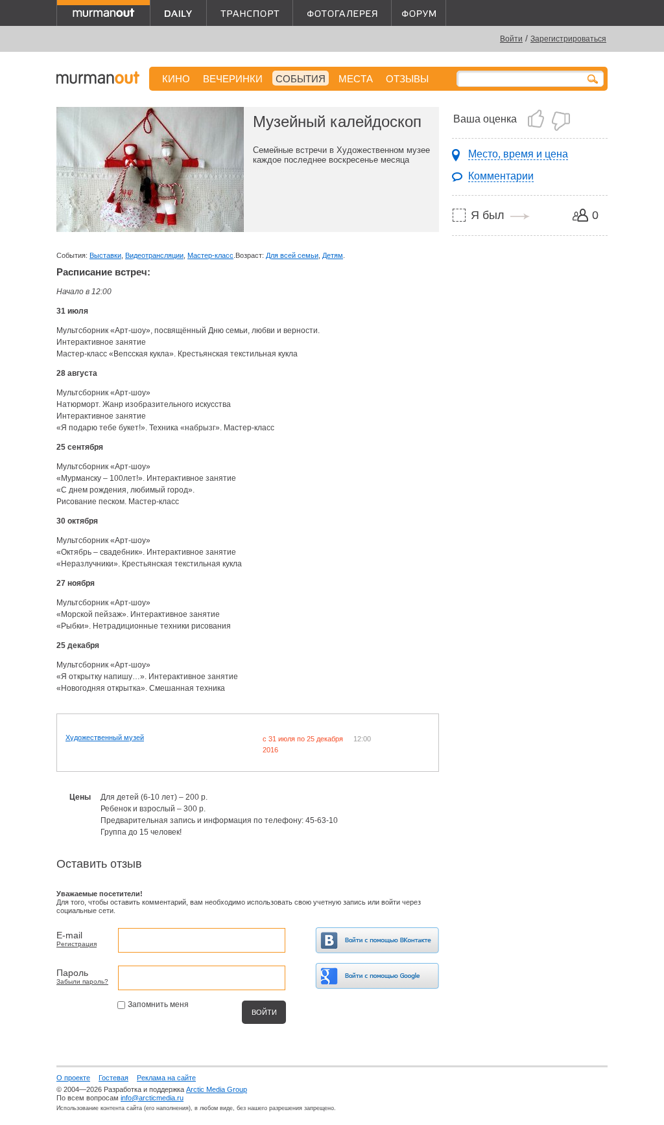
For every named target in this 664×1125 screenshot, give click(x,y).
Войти (511, 38)
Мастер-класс (210, 255)
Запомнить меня (158, 1004)
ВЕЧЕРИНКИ (233, 78)
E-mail (69, 935)
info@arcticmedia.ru (152, 1098)
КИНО (176, 78)
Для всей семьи (292, 255)
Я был (487, 215)
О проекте (73, 1078)
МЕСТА (355, 78)
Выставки (105, 255)
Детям (332, 255)
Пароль (72, 973)
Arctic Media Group (216, 1089)
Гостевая (113, 1078)
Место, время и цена (518, 153)
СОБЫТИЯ (301, 78)
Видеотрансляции (154, 255)
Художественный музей (104, 737)
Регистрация (76, 943)
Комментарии (501, 175)
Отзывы (407, 78)
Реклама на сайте (166, 1078)
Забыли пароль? (82, 981)
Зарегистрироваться (568, 38)
